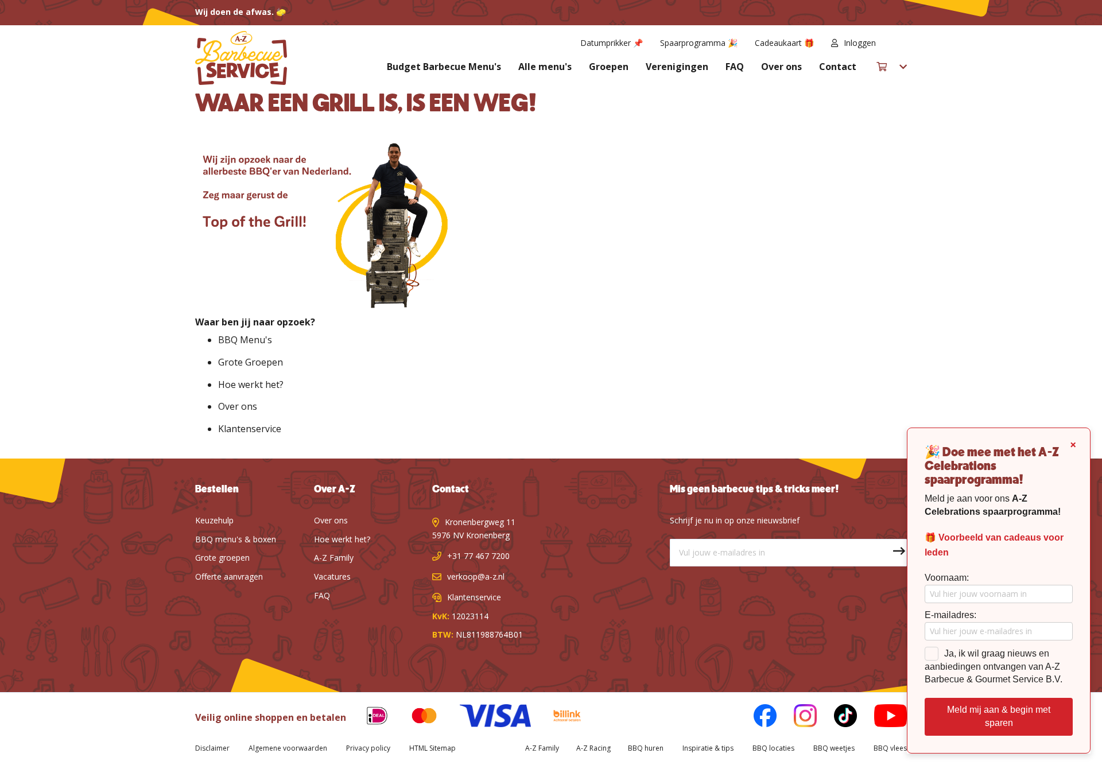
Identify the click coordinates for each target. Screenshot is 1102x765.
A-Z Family (334, 557)
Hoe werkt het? (251, 384)
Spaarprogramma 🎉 (699, 42)
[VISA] (486, 717)
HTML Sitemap (432, 748)
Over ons (781, 66)
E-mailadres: (950, 615)
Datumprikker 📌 (611, 42)
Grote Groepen (250, 362)
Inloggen (860, 42)
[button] (900, 43)
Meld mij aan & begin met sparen (998, 716)
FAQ (734, 66)
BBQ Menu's (245, 339)
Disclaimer (212, 748)
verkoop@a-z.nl (476, 576)
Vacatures (332, 576)
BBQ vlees (890, 748)
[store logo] (241, 58)
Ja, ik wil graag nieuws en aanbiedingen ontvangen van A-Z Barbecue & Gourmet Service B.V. (993, 666)
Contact (837, 66)
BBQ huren (645, 748)
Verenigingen (677, 66)
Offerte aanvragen (229, 576)
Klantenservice (249, 428)
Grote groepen (222, 557)
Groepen (608, 66)
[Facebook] (756, 717)
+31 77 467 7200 (478, 555)
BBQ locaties (773, 748)
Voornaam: (947, 578)
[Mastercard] (415, 717)
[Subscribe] (893, 552)
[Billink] (559, 717)
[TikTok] (837, 717)
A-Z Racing (593, 748)
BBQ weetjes (834, 748)
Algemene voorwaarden (288, 748)
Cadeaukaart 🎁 (784, 42)
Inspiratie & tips (708, 748)
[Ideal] (368, 717)
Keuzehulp (214, 520)
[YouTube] (882, 717)
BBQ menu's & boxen (235, 539)
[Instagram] (797, 717)
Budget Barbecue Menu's (444, 66)
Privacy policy (368, 748)
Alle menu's (545, 66)
